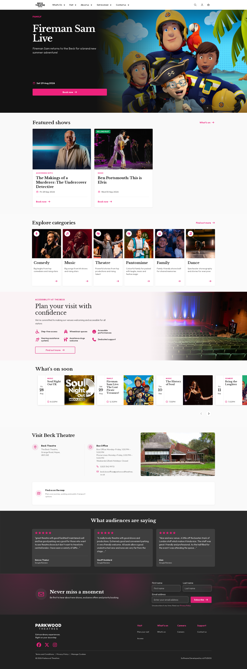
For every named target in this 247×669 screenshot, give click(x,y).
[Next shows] (209, 413)
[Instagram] (54, 645)
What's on (205, 122)
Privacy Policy (185, 605)
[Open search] (195, 5)
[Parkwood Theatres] (40, 5)
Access (140, 638)
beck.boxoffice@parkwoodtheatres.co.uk (116, 473)
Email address (159, 594)
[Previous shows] (201, 413)
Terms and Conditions (44, 654)
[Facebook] (38, 645)
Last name (188, 582)
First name (157, 582)
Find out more (203, 222)
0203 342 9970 (107, 466)
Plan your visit (143, 632)
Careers (180, 632)
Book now (68, 92)
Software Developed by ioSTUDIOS (196, 658)
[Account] (202, 5)
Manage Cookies (78, 654)
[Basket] (208, 5)
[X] (46, 645)
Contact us (202, 632)
